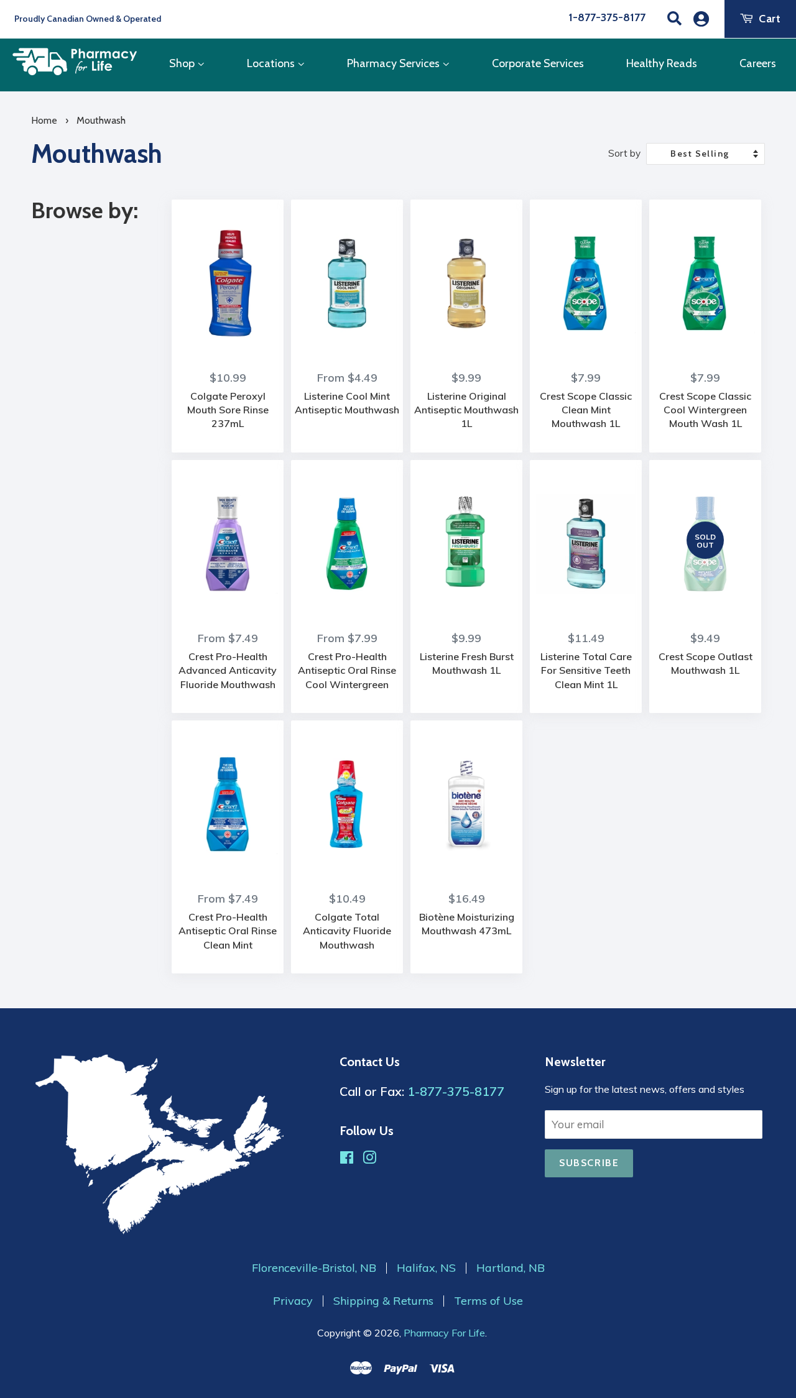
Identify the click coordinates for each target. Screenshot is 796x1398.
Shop (183, 63)
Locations (272, 63)
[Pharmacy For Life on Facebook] (347, 1159)
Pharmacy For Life (444, 1333)
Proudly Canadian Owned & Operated (86, 18)
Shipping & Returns (383, 1301)
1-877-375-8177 (607, 17)
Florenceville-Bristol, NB (314, 1268)
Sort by (624, 153)
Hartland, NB (510, 1268)
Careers (757, 63)
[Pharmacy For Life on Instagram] (369, 1159)
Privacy (293, 1301)
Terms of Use (488, 1301)
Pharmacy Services (394, 63)
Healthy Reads (661, 63)
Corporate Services (538, 63)
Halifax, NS (426, 1268)
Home (44, 120)
